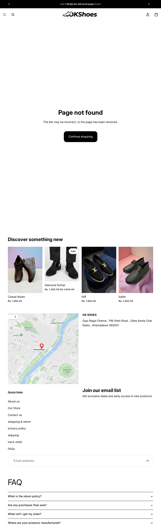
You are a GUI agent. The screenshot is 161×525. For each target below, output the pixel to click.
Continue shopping (81, 136)
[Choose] (36, 286)
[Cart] (156, 14)
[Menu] (4, 14)
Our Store (14, 408)
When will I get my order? (24, 514)
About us (13, 401)
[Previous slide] (12, 269)
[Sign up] (147, 461)
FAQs (11, 448)
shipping (13, 435)
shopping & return (19, 421)
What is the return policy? (24, 496)
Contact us (15, 415)
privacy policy (17, 428)
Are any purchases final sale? (27, 505)
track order (15, 442)
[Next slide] (38, 269)
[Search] (13, 14)
